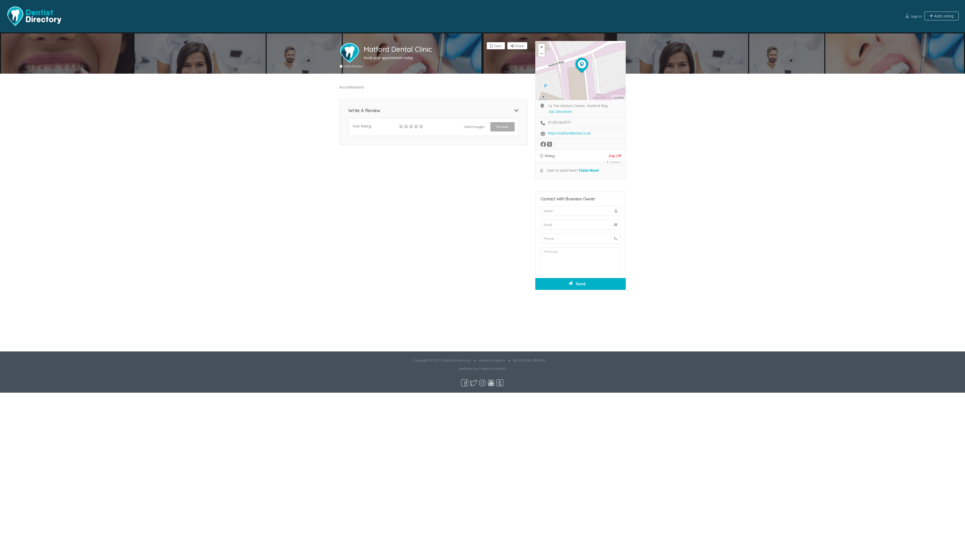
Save (497, 45)
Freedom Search (492, 368)
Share (519, 45)
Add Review (353, 66)
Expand (615, 162)
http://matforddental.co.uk (569, 133)
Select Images (474, 126)
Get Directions (560, 111)
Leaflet (618, 97)
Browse (502, 127)
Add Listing (943, 16)
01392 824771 (559, 122)
